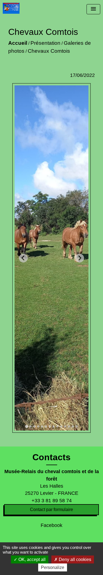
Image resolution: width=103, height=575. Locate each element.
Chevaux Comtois (49, 51)
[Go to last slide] (23, 258)
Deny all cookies (74, 559)
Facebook (51, 525)
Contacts (51, 457)
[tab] (26, 426)
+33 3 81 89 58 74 (52, 500)
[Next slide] (79, 258)
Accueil (17, 43)
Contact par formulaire (51, 509)
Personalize (52, 567)
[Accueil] (11, 8)
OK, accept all (31, 559)
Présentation (45, 43)
